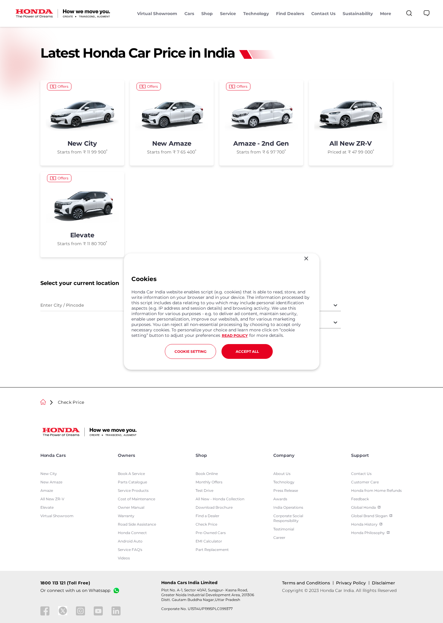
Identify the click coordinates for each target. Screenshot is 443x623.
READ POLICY (235, 335)
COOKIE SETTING (190, 351)
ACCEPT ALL (247, 351)
